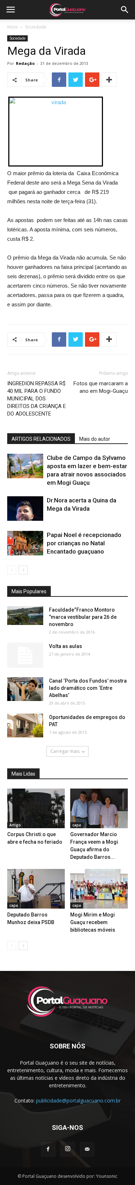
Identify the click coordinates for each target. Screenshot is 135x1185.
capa (76, 824)
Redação (25, 63)
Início (12, 27)
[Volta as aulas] (25, 655)
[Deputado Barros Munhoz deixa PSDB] (36, 889)
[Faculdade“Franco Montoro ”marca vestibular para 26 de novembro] (25, 615)
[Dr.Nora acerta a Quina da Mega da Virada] (25, 508)
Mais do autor (94, 439)
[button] (125, 9)
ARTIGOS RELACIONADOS (41, 439)
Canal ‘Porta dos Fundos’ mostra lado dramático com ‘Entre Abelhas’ (88, 688)
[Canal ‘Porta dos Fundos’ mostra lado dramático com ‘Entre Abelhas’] (25, 689)
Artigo (15, 824)
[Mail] (87, 1149)
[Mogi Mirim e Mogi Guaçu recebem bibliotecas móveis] (99, 889)
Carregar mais (65, 751)
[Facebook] (48, 1149)
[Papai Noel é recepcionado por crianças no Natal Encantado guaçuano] (25, 543)
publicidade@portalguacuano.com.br (78, 1100)
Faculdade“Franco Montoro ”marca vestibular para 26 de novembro (83, 617)
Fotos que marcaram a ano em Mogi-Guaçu (100, 387)
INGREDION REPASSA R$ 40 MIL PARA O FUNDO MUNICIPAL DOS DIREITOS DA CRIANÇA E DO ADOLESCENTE (36, 398)
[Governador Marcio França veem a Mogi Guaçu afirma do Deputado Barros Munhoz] (99, 808)
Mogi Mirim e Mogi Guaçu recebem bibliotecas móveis (92, 922)
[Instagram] (67, 1149)
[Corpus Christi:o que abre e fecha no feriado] (36, 808)
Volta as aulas (65, 646)
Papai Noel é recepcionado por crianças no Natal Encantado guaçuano (84, 543)
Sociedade (35, 27)
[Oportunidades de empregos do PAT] (25, 725)
